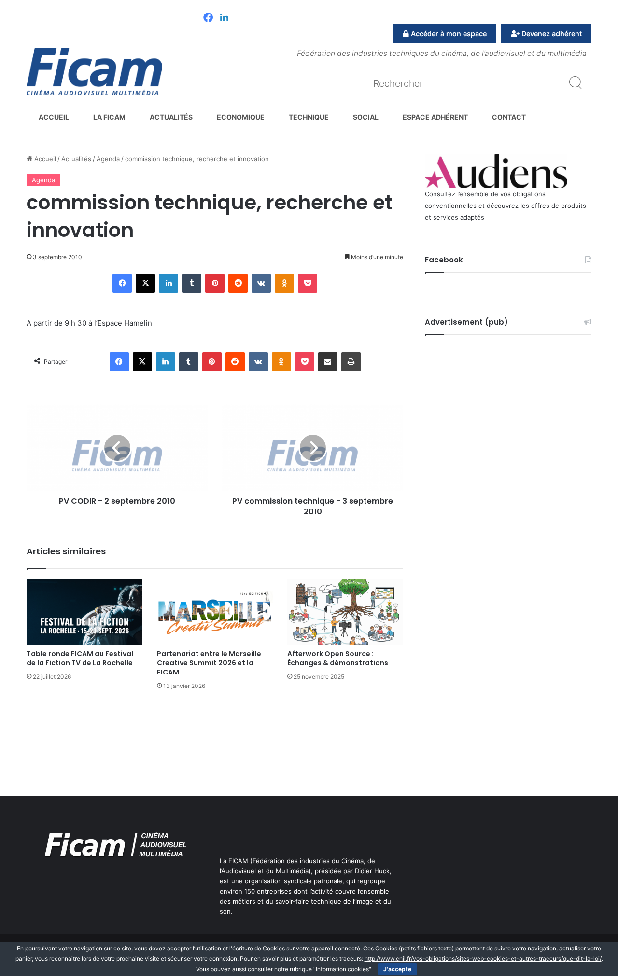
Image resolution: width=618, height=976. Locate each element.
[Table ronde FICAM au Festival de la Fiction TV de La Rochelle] (84, 611)
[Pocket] (307, 283)
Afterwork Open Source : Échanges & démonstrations (337, 658)
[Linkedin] (224, 18)
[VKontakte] (261, 283)
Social (366, 117)
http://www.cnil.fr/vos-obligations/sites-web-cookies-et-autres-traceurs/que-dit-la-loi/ (483, 958)
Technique (309, 117)
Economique (241, 117)
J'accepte (397, 969)
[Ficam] (94, 71)
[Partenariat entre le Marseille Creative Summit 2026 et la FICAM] (215, 611)
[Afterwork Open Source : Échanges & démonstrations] (345, 611)
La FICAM (109, 117)
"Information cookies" (342, 969)
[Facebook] (208, 18)
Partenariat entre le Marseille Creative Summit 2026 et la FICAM (209, 663)
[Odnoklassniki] (284, 283)
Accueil (54, 117)
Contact (509, 117)
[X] (145, 283)
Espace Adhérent (435, 117)
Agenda (108, 159)
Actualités (171, 117)
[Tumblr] (191, 283)
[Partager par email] (327, 361)
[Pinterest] (215, 283)
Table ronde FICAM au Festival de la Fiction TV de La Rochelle (80, 658)
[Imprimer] (351, 361)
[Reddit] (238, 283)
